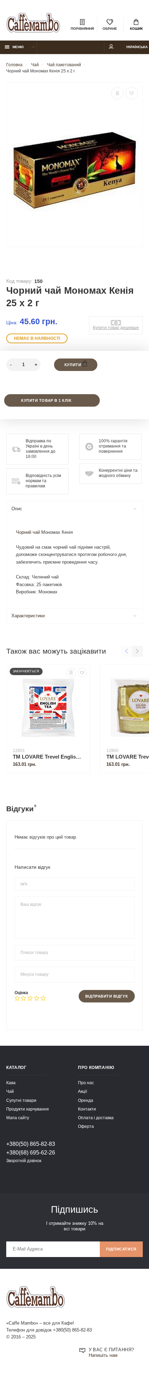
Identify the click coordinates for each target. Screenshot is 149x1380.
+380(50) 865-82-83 (30, 1144)
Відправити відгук (106, 996)
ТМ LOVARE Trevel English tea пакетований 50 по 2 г (48, 757)
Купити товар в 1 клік (46, 400)
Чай (10, 1091)
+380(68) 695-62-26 (30, 1152)
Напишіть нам (103, 1355)
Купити (73, 365)
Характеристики (28, 615)
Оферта (86, 1126)
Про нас (86, 1082)
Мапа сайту (17, 1117)
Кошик (136, 28)
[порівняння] (117, 93)
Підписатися (121, 1249)
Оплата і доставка (96, 1117)
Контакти (87, 1109)
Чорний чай (28, 532)
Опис (16, 508)
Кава (11, 1082)
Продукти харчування (27, 1109)
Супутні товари (21, 1100)
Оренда (85, 1100)
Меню (18, 47)
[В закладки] (131, 93)
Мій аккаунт (111, 47)
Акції (82, 1091)
